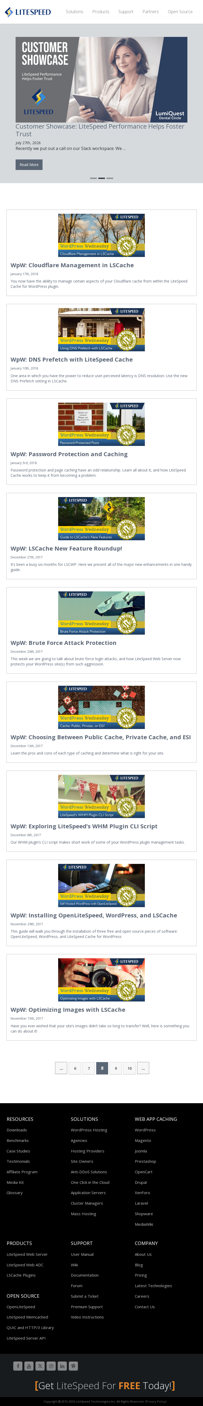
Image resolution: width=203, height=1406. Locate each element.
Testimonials (18, 1159)
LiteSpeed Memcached (27, 1315)
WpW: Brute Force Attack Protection (64, 641)
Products (100, 11)
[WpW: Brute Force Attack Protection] (101, 611)
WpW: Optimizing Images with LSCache (68, 1008)
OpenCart (144, 1170)
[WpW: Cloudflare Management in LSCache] (101, 233)
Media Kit (15, 1180)
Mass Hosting (83, 1212)
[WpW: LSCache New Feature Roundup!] (101, 517)
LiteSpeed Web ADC (25, 1263)
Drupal (141, 1180)
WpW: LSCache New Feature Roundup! (66, 547)
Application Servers (88, 1191)
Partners (150, 11)
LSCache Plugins (21, 1273)
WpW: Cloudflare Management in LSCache (72, 263)
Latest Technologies (153, 1284)
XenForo (142, 1191)
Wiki (74, 1263)
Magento (143, 1138)
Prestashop (145, 1159)
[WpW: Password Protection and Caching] (101, 422)
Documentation (85, 1273)
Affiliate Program (22, 1170)
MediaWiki (144, 1222)
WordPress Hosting (89, 1128)
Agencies (79, 1138)
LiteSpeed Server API (26, 1336)
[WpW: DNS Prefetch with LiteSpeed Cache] (101, 328)
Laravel (141, 1201)
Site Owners (82, 1159)
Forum (76, 1284)
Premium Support (87, 1305)
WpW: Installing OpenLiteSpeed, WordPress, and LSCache (94, 913)
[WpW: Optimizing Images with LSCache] (101, 978)
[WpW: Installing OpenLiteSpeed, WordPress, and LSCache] (101, 884)
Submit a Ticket (85, 1294)
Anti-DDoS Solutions (89, 1170)
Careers (142, 1294)
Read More (144, 163)
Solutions (74, 11)
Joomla (141, 1149)
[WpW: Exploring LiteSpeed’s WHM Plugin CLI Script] (101, 794)
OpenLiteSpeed (21, 1305)
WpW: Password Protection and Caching (69, 452)
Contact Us (145, 1305)
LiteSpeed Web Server (27, 1252)
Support (125, 11)
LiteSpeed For (98, 1384)
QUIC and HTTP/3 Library (30, 1326)
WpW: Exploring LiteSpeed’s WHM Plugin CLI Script (84, 824)
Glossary (15, 1191)
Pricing (141, 1273)
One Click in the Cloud (90, 1180)
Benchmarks (18, 1138)
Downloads (17, 1128)
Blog (139, 1263)
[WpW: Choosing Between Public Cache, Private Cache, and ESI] (101, 705)
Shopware (144, 1212)
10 (129, 1066)
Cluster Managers (87, 1201)
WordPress (145, 1128)
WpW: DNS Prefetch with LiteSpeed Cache (72, 358)
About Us (143, 1252)
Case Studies (18, 1149)
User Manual (82, 1252)
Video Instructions (87, 1315)
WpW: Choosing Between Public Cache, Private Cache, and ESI (101, 735)
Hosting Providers (87, 1149)
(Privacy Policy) (155, 1400)
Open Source (180, 11)
